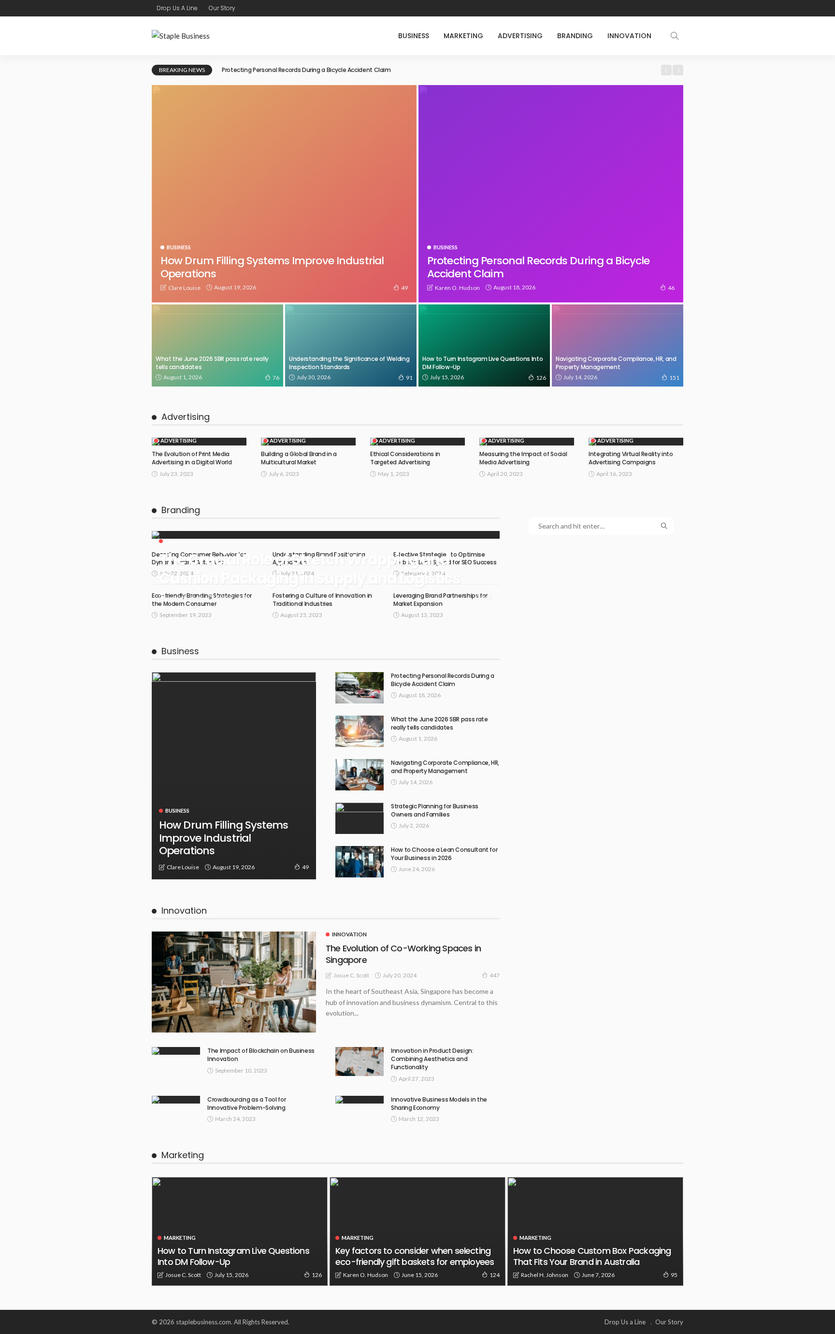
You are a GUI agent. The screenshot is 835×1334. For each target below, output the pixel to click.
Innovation (629, 36)
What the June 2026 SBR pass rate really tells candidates (212, 363)
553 (487, 597)
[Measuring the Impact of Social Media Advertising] (526, 441)
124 (494, 1274)
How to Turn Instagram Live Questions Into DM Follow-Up (482, 363)
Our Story (222, 8)
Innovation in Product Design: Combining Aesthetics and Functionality (432, 1059)
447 (494, 975)
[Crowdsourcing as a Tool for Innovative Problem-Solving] (176, 1100)
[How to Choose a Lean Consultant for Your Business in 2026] (359, 861)
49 (404, 287)
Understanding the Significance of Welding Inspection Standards (349, 363)
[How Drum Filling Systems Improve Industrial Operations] (284, 193)
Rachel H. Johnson (544, 1274)
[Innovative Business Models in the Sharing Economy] (359, 1100)
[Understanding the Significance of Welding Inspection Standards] (351, 345)
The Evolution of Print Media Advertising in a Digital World (191, 458)
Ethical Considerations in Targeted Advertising (405, 458)
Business (413, 36)
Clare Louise (184, 287)
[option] (438, 70)
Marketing (463, 36)
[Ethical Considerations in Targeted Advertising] (417, 441)
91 (409, 377)
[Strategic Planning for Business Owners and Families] (359, 818)
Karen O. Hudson (457, 287)
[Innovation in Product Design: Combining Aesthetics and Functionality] (359, 1061)
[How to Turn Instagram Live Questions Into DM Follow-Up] (484, 345)
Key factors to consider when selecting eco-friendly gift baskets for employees (414, 1256)
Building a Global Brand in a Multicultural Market (299, 458)
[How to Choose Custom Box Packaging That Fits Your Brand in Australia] (595, 1231)
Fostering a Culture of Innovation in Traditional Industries (322, 599)
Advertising (520, 36)
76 (276, 377)
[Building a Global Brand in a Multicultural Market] (308, 441)
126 (541, 377)
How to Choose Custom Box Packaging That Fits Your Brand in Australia (592, 1256)
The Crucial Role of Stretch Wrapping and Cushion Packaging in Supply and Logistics (310, 569)
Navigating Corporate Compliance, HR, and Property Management (616, 363)
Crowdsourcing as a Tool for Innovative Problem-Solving (246, 1103)
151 (674, 377)
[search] (674, 35)
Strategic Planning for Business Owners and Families (434, 810)
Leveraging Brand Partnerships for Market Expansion (440, 599)
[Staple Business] (181, 36)
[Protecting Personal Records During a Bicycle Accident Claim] (550, 193)
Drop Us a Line (177, 8)
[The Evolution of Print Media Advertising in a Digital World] (199, 441)
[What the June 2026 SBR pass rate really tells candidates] (217, 345)
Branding (575, 36)
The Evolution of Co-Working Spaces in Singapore (403, 953)
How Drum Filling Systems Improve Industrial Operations (272, 267)
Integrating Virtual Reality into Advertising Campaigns (631, 458)
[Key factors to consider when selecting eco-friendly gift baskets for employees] (417, 1231)
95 (674, 1274)
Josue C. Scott (184, 597)
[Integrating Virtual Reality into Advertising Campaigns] (636, 441)
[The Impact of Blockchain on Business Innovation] (176, 1051)
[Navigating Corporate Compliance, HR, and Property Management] (617, 345)
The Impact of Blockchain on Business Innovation (261, 1055)
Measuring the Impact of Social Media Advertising (523, 458)
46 (671, 287)
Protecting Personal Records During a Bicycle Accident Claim (306, 70)
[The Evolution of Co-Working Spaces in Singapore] (234, 982)
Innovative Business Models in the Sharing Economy (439, 1103)
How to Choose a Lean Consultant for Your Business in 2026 (444, 854)
